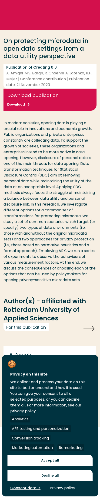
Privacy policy (62, 488)
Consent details (25, 488)
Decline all (50, 475)
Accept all (50, 460)
